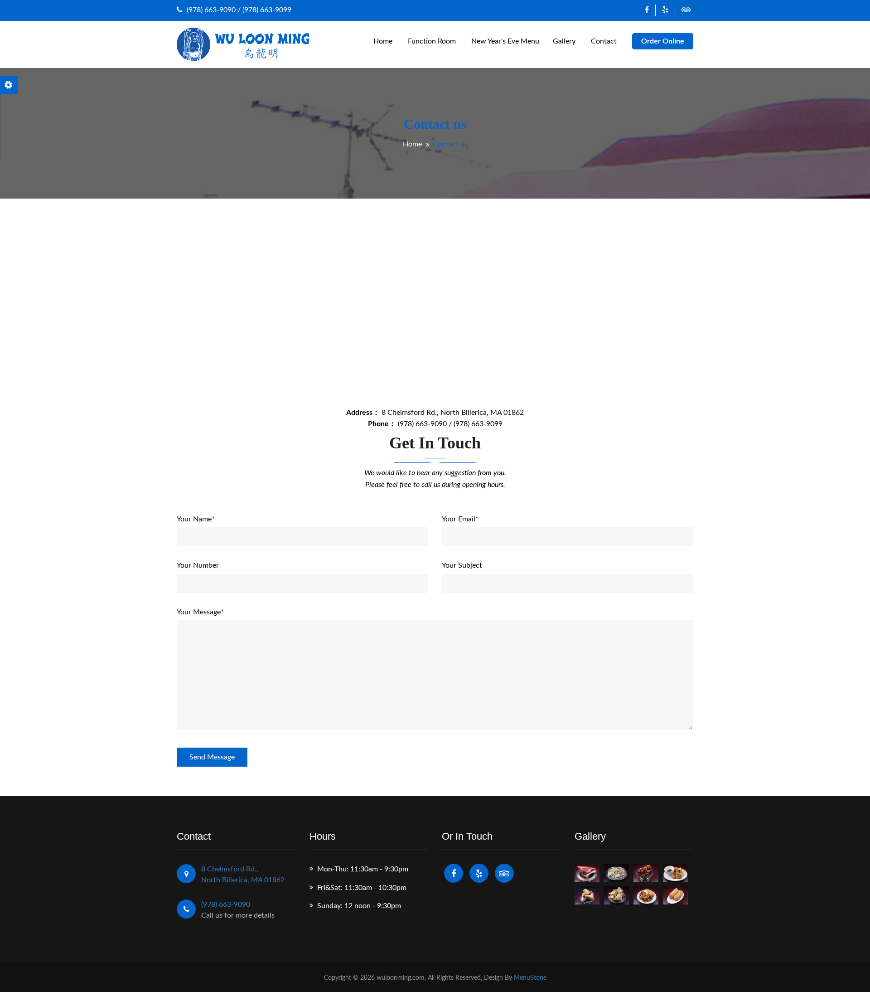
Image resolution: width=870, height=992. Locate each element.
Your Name (196, 519)
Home (382, 41)
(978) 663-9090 (225, 904)
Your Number (198, 565)
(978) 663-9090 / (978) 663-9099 (238, 10)
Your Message (200, 612)
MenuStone (530, 978)
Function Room (432, 41)
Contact (604, 41)
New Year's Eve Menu (505, 41)
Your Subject (462, 565)
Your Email (460, 519)
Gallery (564, 41)
